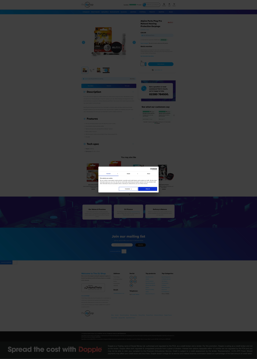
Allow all (148, 188)
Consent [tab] (108, 173)
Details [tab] (128, 173)
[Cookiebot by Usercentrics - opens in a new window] (151, 169)
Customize (127, 188)
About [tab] (148, 173)
